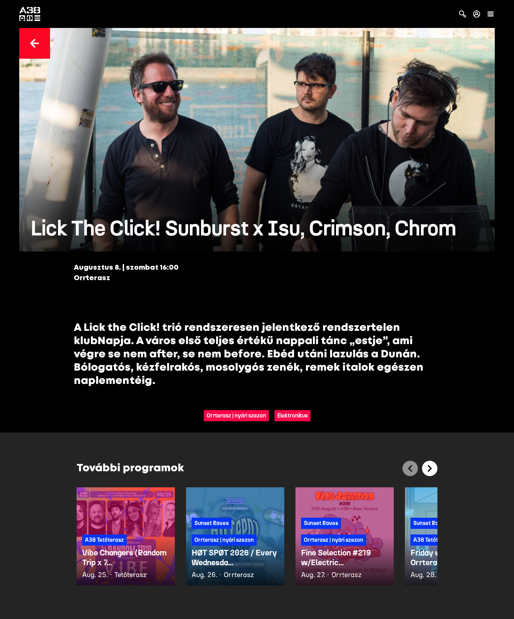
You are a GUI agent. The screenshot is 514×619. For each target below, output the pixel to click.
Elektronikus (292, 415)
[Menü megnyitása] (490, 14)
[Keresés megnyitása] (462, 14)
